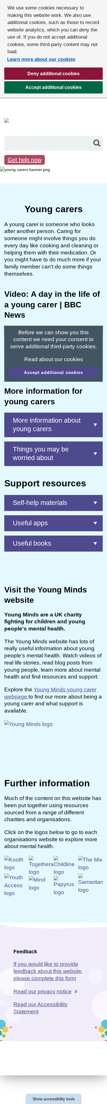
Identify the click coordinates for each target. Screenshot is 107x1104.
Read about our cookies (53, 359)
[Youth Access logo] (16, 885)
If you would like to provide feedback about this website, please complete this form (48, 971)
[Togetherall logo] (41, 865)
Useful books (32, 543)
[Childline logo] (66, 865)
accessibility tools (54, 1099)
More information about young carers (46, 425)
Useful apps (30, 523)
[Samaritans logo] (90, 883)
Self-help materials (40, 502)
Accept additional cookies (43, 89)
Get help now (24, 160)
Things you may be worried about (41, 453)
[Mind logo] (41, 885)
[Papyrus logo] (66, 886)
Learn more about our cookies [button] (41, 59)
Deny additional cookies (42, 75)
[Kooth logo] (16, 864)
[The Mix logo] (90, 864)
